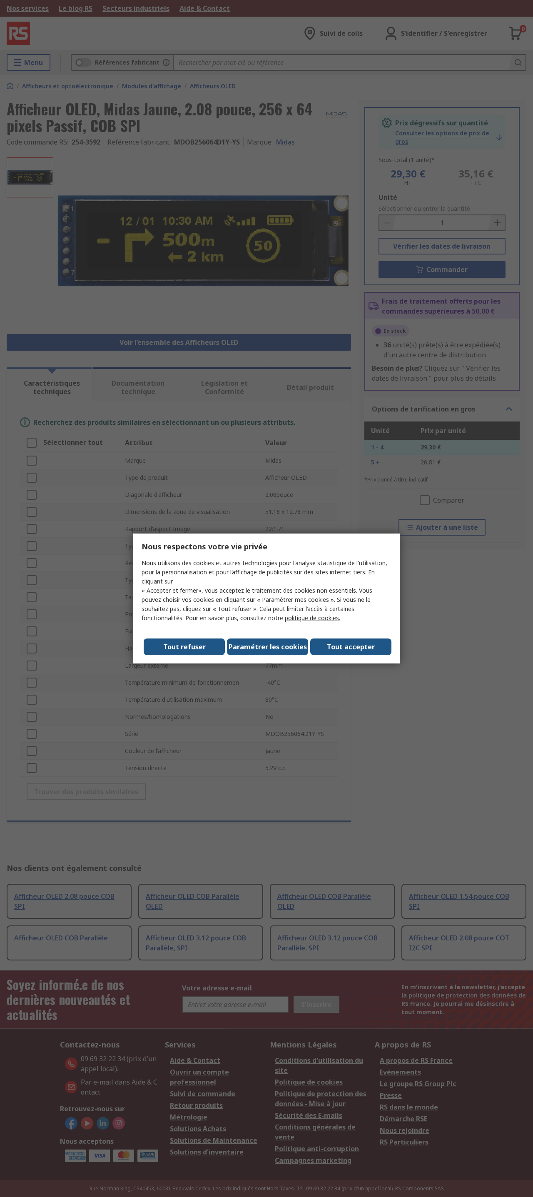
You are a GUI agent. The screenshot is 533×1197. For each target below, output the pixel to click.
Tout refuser (184, 646)
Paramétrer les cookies (268, 646)
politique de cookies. (312, 618)
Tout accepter (351, 646)
